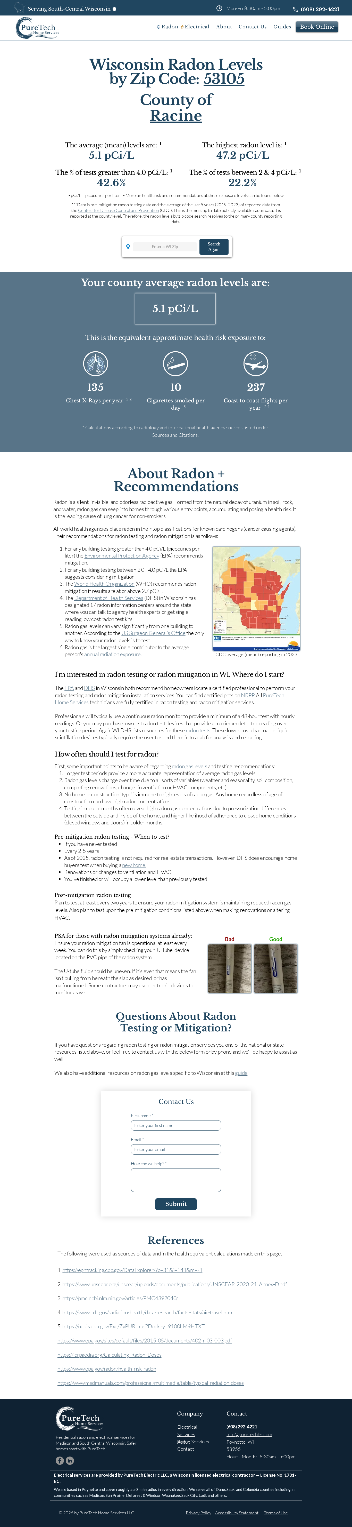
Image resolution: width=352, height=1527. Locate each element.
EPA (69, 688)
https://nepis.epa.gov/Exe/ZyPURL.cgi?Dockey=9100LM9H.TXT (133, 1326)
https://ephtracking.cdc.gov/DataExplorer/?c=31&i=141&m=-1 (132, 1270)
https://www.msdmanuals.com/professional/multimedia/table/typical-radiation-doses (150, 1382)
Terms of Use (276, 1512)
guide (241, 1072)
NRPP (247, 695)
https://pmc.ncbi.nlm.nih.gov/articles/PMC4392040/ (120, 1298)
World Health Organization (104, 583)
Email (137, 1139)
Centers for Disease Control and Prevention (118, 210)
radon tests (198, 730)
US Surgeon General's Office (153, 633)
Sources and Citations (175, 435)
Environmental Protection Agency (122, 555)
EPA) (167, 555)
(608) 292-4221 (242, 1426)
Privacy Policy (198, 1512)
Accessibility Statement (236, 1512)
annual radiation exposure (112, 654)
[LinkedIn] (70, 1461)
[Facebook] (60, 1461)
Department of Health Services (108, 597)
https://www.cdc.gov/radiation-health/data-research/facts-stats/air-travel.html (147, 1312)
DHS (89, 688)
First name (142, 1115)
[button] (171, 26)
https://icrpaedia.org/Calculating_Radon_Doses (109, 1354)
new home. (134, 865)
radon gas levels (189, 766)
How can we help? (149, 1163)
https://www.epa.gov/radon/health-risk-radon (106, 1368)
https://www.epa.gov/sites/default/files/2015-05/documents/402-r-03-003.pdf (144, 1340)
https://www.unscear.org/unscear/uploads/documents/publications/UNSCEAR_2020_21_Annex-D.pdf (174, 1284)
